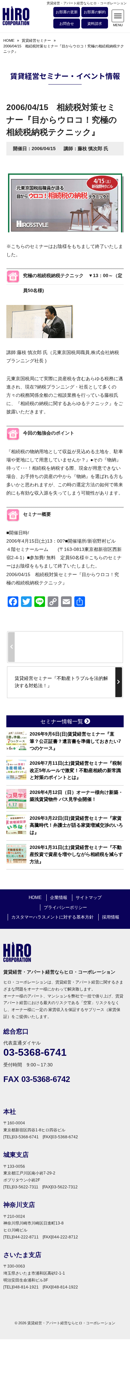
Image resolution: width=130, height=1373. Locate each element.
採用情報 (110, 917)
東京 (61, 352)
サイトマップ (89, 897)
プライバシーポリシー (65, 907)
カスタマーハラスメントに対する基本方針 (52, 917)
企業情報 (58, 897)
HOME (8, 40)
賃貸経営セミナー (36, 40)
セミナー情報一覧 (62, 721)
